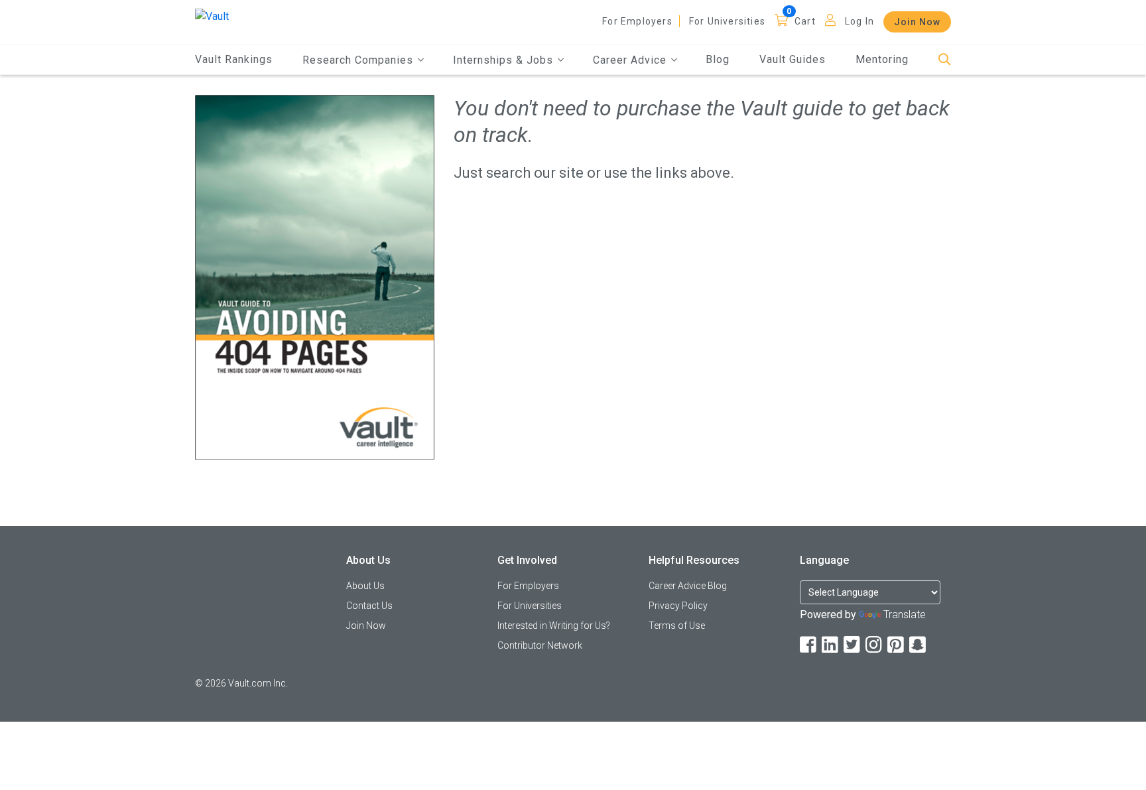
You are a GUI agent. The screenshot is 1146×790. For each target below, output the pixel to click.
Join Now (917, 22)
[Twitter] (853, 645)
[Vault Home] (212, 15)
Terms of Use (677, 625)
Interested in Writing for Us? (553, 625)
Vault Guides (792, 59)
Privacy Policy (678, 605)
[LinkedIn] (831, 645)
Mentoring (882, 59)
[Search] (944, 60)
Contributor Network (539, 645)
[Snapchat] (918, 645)
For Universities (727, 21)
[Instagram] (874, 645)
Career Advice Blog (688, 585)
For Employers (637, 21)
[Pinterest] (896, 645)
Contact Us (369, 605)
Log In (859, 21)
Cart (805, 21)
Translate (904, 614)
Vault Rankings (234, 59)
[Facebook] (809, 645)
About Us (365, 585)
